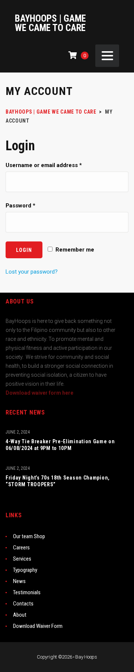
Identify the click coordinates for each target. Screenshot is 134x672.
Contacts (23, 603)
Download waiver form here (39, 393)
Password (20, 205)
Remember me (74, 249)
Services (22, 558)
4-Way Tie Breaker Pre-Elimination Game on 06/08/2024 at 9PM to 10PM (60, 444)
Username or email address (44, 165)
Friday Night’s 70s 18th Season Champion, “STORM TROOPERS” (58, 481)
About (19, 614)
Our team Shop (29, 536)
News (19, 581)
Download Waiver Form (38, 626)
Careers (21, 547)
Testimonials (27, 592)
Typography (25, 570)
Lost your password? (32, 271)
